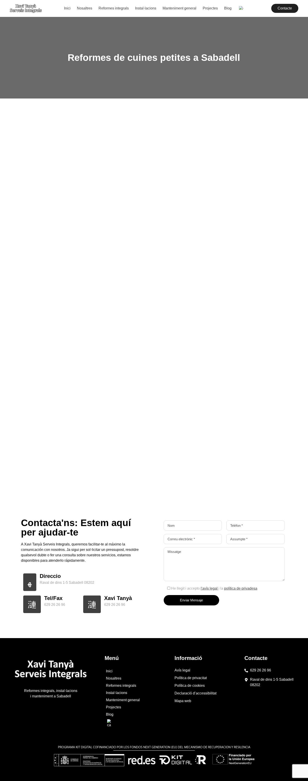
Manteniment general (179, 8)
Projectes (210, 8)
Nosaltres (84, 8)
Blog (228, 8)
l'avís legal (209, 588)
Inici (67, 8)
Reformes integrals (114, 8)
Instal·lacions (145, 8)
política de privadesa (240, 588)
